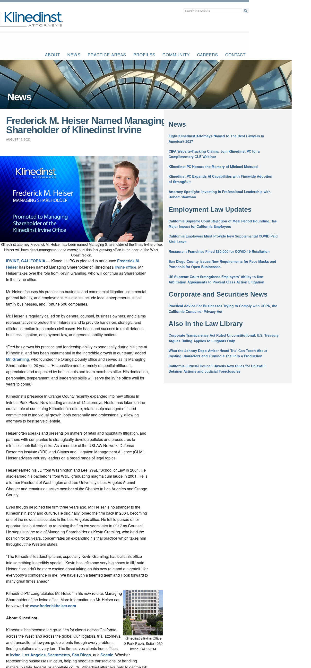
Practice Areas (107, 55)
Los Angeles (34, 655)
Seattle (107, 655)
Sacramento (59, 655)
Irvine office (125, 267)
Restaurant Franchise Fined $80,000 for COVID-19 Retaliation (219, 251)
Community (176, 55)
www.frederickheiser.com (53, 605)
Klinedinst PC (40, 22)
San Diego (81, 655)
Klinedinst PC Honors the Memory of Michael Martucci (213, 166)
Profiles (144, 55)
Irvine (15, 655)
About (52, 55)
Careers (207, 55)
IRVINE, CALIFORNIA (25, 261)
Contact (235, 55)
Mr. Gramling (17, 359)
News (73, 55)
